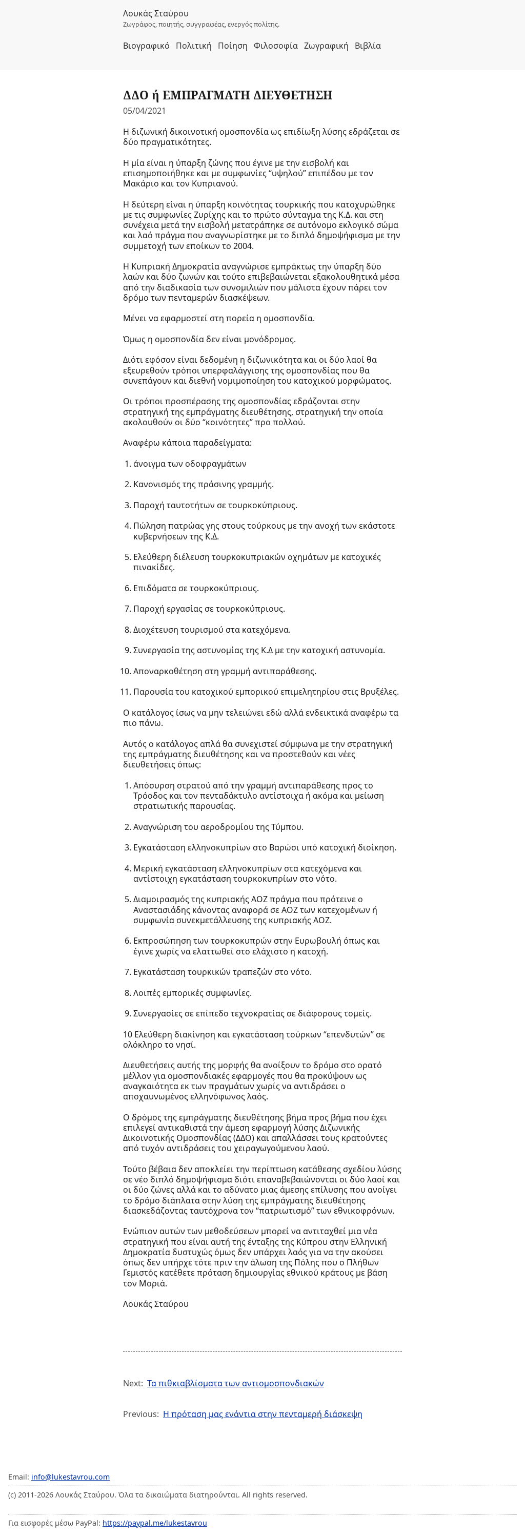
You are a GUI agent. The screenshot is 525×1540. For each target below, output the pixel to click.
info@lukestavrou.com (70, 1477)
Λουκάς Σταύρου (156, 13)
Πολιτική (194, 45)
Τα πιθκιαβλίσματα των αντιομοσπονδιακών (235, 1383)
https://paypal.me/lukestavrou (155, 1523)
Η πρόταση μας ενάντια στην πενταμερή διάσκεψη (262, 1414)
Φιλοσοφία (276, 45)
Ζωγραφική (326, 45)
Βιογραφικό (146, 45)
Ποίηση (233, 45)
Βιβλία (368, 45)
